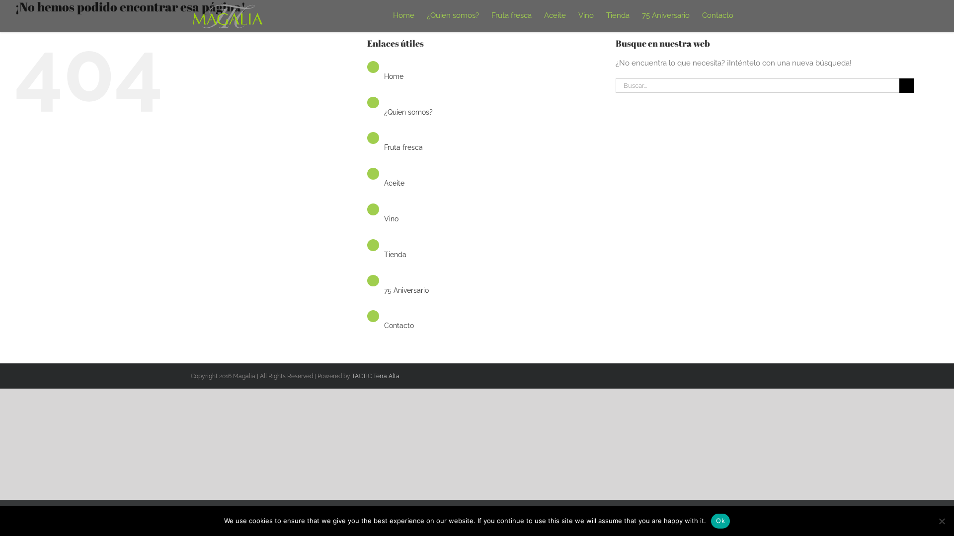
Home (393, 76)
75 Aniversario (406, 290)
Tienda (395, 255)
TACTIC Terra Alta (375, 376)
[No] (942, 521)
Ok (720, 521)
